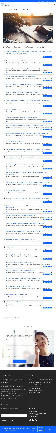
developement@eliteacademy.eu (37, 414)
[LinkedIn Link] (30, 419)
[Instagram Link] (33, 419)
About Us (42, 1)
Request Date (47, 56)
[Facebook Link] (36, 419)
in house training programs (35, 390)
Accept (50, 429)
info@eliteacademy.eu (34, 410)
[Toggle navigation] (54, 4)
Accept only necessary (41, 429)
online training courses (34, 392)
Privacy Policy (33, 429)
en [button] (51, 1)
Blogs (39, 1)
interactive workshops (34, 388)
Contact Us (47, 1)
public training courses (34, 386)
